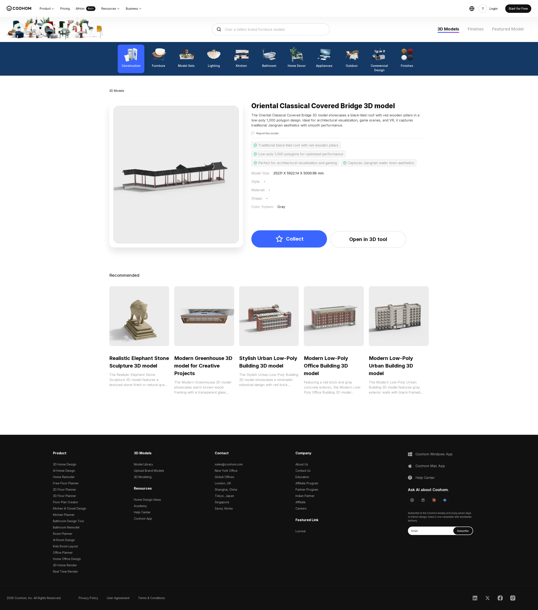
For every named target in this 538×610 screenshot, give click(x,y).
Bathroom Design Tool (68, 521)
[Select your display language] (472, 8)
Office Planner (63, 552)
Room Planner (62, 533)
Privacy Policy (88, 598)
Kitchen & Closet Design (69, 508)
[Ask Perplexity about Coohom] (423, 500)
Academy (140, 506)
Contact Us (303, 470)
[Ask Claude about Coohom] (434, 500)
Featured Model (508, 29)
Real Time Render (65, 571)
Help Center (142, 512)
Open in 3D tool (368, 239)
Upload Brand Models (149, 470)
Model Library (143, 464)
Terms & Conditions (151, 598)
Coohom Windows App (433, 454)
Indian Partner (305, 496)
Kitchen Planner (64, 514)
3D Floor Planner (64, 496)
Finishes (476, 29)
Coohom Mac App (430, 466)
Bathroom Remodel (66, 527)
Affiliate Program (306, 483)
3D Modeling (143, 477)
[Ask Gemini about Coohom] (445, 500)
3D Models (448, 29)
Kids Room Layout (65, 546)
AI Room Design (64, 540)
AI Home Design (64, 470)
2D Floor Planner (64, 489)
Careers (301, 508)
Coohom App (143, 518)
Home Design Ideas (147, 499)
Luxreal (300, 531)
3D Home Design (64, 464)
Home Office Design (67, 559)
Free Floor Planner (66, 483)
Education (302, 477)
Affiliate (300, 502)
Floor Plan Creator (65, 502)
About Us (301, 464)
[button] (47, 9)
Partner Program (306, 489)
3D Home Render (65, 565)
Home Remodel (63, 477)
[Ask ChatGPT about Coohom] (412, 500)
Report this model (267, 133)
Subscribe (463, 530)
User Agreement (118, 598)
